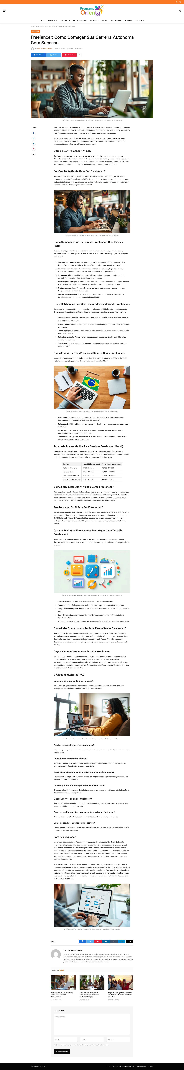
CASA (42, 20)
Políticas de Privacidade (126, 1066)
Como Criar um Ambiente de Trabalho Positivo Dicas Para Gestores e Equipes (89, 995)
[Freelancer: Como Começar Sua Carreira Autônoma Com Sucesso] (92, 89)
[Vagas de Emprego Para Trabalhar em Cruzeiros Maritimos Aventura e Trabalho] (120, 982)
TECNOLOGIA (116, 20)
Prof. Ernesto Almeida (44, 49)
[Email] (34, 154)
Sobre (114, 1066)
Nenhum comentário (75, 49)
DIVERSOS (140, 20)
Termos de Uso (141, 1066)
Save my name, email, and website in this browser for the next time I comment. (82, 1045)
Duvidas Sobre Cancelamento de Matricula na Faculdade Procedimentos (62, 995)
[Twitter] (34, 138)
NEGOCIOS (94, 20)
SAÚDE (104, 20)
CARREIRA (35, 31)
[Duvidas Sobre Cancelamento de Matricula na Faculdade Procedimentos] (63, 982)
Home (32, 26)
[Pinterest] (34, 149)
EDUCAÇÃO (65, 20)
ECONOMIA (52, 20)
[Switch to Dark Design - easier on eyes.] (177, 2)
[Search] (180, 2)
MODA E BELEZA (79, 20)
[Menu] (4, 10)
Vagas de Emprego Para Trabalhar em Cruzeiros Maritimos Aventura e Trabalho (120, 995)
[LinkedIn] (34, 143)
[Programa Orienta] (92, 11)
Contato (150, 1066)
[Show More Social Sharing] (79, 55)
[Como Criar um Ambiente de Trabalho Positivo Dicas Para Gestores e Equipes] (92, 982)
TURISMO (128, 20)
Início (108, 1066)
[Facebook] (34, 133)
